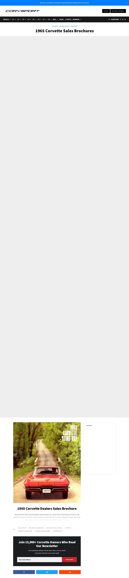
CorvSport (55, 26)
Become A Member (118, 11)
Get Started (65, 406)
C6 (38, 19)
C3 (23, 19)
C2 (18, 19)
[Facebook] (121, 19)
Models (6, 19)
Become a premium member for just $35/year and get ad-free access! (64, 3)
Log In (106, 11)
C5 (33, 19)
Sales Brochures (64, 26)
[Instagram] (123, 19)
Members (76, 19)
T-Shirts (68, 19)
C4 (28, 19)
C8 (49, 19)
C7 (44, 19)
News (62, 19)
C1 (13, 19)
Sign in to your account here (72, 413)
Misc (54, 19)
